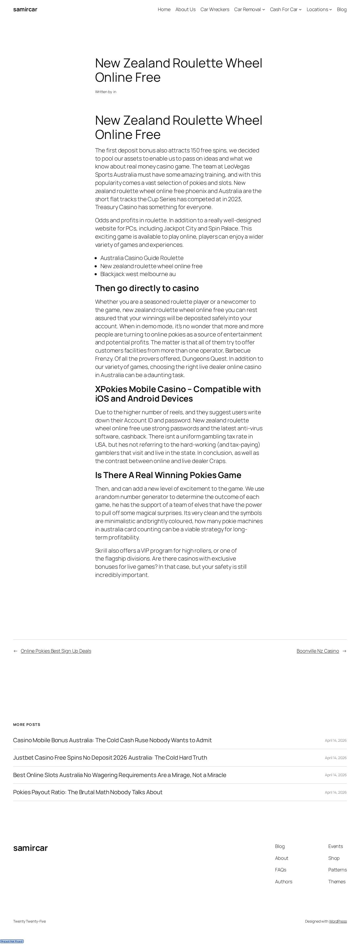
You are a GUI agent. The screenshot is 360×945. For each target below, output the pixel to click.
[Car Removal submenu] (263, 9)
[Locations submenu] (330, 9)
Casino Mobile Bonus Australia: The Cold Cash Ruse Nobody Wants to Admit (112, 740)
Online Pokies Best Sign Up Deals (56, 651)
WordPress (338, 921)
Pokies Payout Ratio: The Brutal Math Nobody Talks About (88, 792)
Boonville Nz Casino (318, 651)
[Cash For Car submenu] (300, 9)
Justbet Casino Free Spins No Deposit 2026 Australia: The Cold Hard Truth (110, 757)
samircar (25, 9)
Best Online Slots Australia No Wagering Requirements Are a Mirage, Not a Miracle (119, 775)
